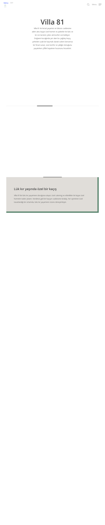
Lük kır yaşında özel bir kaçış (35, 189)
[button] (8, 2)
